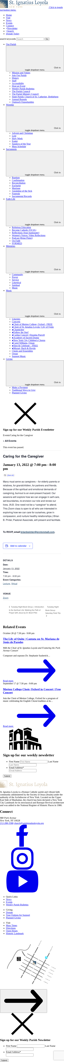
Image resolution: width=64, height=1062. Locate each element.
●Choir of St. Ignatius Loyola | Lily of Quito (33, 327)
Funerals (16, 193)
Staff (14, 80)
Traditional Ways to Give (23, 390)
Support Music (19, 356)
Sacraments (11, 149)
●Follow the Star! (20, 332)
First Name (14, 761)
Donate (9, 912)
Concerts (16, 321)
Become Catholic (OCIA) (24, 230)
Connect (10, 25)
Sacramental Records (22, 196)
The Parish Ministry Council (25, 94)
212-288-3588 (6, 823)
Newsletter (12, 28)
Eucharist (16, 185)
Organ (15, 353)
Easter (15, 141)
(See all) (10, 475)
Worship (10, 104)
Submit (7, 776)
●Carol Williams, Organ (23, 343)
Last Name (53, 761)
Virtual (14, 583)
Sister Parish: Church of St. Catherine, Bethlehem (35, 96)
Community (17, 274)
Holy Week (17, 138)
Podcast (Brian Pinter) (22, 238)
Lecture (6, 583)
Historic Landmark (15, 933)
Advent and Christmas (22, 133)
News (8, 20)
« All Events (9, 440)
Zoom (5, 597)
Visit (8, 17)
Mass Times (11, 925)
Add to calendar (18, 545)
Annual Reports (19, 99)
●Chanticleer (18, 329)
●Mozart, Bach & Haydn (24, 348)
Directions (11, 928)
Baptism (16, 177)
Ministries (10, 246)
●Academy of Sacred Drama (25, 337)
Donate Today (12, 33)
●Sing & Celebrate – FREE (25, 345)
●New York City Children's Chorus (28, 340)
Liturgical (16, 282)
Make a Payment (20, 387)
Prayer (15, 277)
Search (10, 31)
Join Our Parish (19, 75)
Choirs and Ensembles (22, 351)
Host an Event (18, 86)
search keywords (8, 39)
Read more (8, 681)
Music (15, 288)
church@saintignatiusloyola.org (29, 823)
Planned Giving (19, 392)
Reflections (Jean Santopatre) (25, 232)
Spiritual (16, 285)
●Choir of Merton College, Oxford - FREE (32, 324)
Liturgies (16, 319)
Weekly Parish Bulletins (23, 88)
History (15, 78)
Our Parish (11, 44)
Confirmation (18, 180)
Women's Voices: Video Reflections (28, 235)
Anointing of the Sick (22, 191)
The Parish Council (21, 91)
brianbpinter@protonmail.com (37, 532)
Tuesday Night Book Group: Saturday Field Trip (53, 609)
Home (9, 15)
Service (15, 280)
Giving (9, 359)
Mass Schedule (19, 146)
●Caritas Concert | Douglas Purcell (28, 335)
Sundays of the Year (21, 144)
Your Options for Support (18, 915)
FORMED (17, 243)
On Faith (16, 240)
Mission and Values (21, 72)
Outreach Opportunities (23, 102)
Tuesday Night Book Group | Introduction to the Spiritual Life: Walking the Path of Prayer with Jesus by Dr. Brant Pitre (26, 609)
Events (9, 23)
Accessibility (18, 83)
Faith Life (10, 199)
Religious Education (21, 227)
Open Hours (12, 931)
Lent (14, 136)
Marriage (16, 188)
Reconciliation (18, 183)
